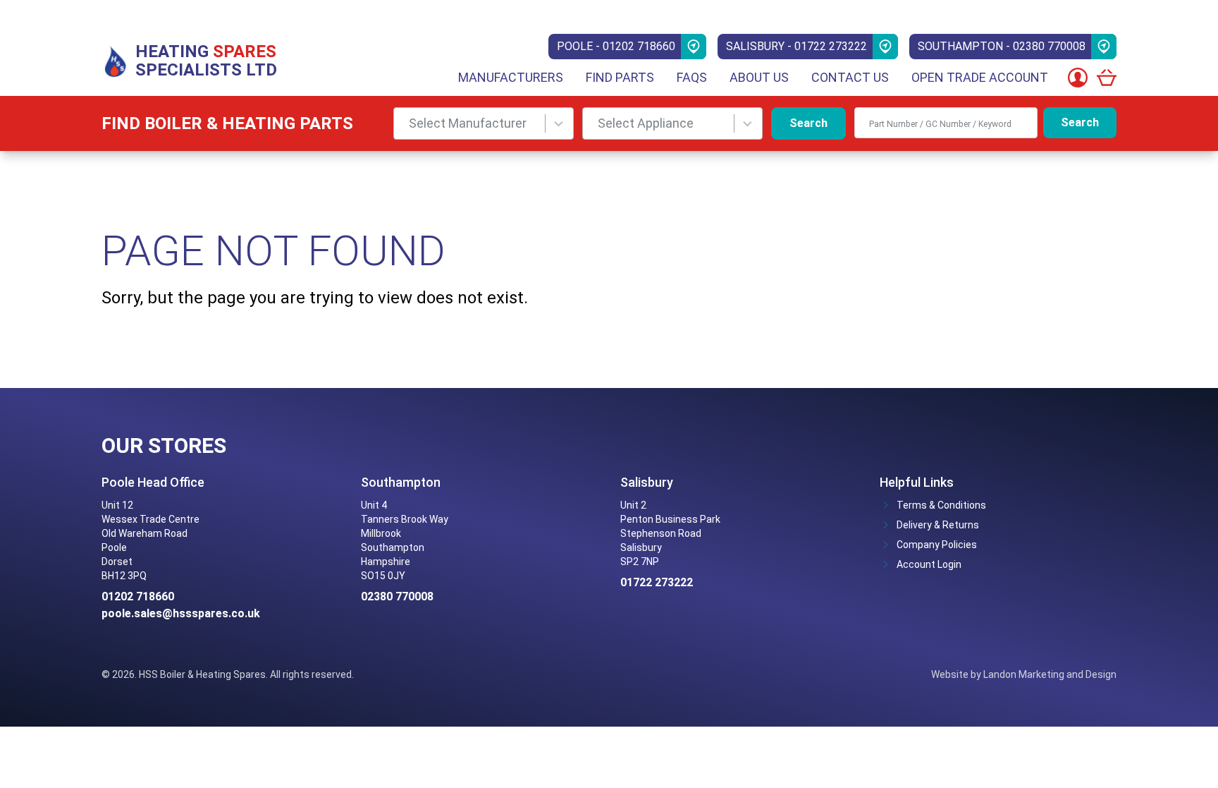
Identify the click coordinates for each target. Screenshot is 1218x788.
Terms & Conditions (941, 505)
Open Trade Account (979, 77)
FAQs (692, 77)
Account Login (929, 564)
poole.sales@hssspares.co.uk (181, 613)
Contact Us (850, 77)
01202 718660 (138, 596)
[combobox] (483, 123)
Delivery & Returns (938, 525)
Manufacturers (510, 77)
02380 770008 (397, 596)
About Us (759, 77)
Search (808, 123)
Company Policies (937, 544)
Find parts (620, 77)
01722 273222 (656, 582)
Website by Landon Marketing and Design (1023, 674)
